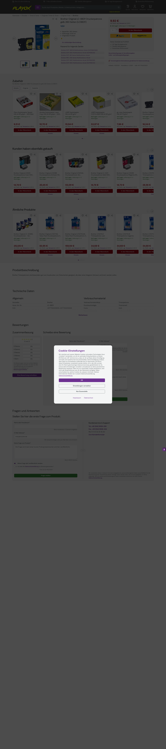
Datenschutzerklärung (66, 376)
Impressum (77, 398)
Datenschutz (88, 398)
